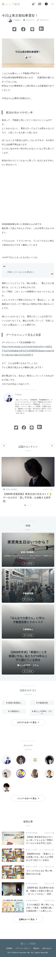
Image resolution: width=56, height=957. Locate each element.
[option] (28, 480)
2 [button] (28, 505)
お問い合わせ (46, 948)
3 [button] (31, 505)
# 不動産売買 (42, 703)
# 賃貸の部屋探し (14, 703)
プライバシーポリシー (22, 948)
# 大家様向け (14, 711)
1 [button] (25, 505)
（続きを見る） (20, 413)
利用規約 (9, 948)
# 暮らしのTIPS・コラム (42, 712)
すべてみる (28, 563)
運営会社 (36, 948)
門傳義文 (17, 20)
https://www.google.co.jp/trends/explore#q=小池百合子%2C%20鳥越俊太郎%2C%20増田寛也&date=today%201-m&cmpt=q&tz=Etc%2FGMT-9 (28, 350)
